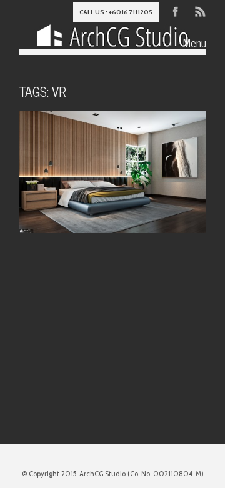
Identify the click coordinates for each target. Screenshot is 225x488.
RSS (199, 10)
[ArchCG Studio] (112, 38)
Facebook (175, 10)
